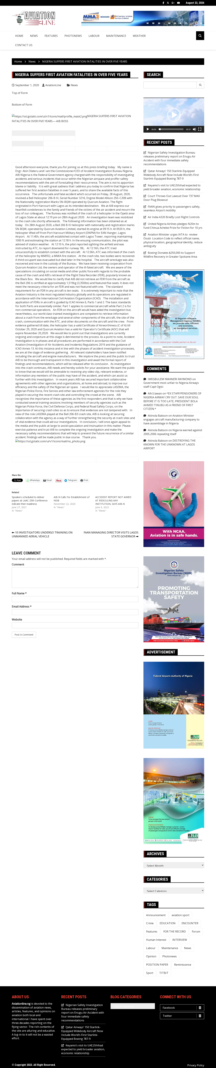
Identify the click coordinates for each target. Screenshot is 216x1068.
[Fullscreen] (199, 129)
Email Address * (22, 606)
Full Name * (19, 593)
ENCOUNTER (190, 923)
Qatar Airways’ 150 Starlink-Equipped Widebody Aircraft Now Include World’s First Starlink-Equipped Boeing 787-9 (171, 175)
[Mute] (194, 129)
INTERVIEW (179, 940)
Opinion (151, 956)
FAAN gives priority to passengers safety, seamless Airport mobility (171, 208)
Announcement (156, 915)
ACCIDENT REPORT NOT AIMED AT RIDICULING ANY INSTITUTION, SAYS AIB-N (113, 500)
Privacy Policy (195, 1065)
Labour (94, 36)
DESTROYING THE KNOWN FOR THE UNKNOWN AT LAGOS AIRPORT (169, 444)
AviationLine (53, 85)
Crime (150, 923)
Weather (139, 36)
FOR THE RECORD (174, 931)
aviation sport (180, 915)
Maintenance (116, 36)
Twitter (168, 3)
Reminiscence (182, 964)
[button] (174, 115)
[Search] (200, 85)
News (34, 36)
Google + (173, 3)
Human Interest (156, 940)
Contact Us (23, 45)
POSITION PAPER (157, 964)
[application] (173, 115)
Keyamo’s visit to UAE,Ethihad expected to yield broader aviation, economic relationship (171, 187)
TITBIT (163, 973)
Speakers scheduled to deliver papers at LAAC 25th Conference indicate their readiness (30, 500)
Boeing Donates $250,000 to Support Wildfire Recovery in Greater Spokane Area (170, 254)
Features (51, 36)
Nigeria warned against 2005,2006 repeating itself (172, 432)
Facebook (163, 3)
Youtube (178, 3)
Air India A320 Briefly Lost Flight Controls (174, 217)
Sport (149, 973)
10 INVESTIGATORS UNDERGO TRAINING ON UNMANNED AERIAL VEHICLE (42, 534)
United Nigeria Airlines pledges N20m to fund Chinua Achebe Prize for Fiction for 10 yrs (172, 226)
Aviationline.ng (21, 1003)
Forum (196, 931)
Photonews (73, 36)
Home (19, 36)
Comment (18, 564)
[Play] (148, 129)
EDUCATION (168, 923)
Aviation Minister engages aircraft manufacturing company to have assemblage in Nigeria (171, 419)
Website (17, 619)
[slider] (171, 129)
